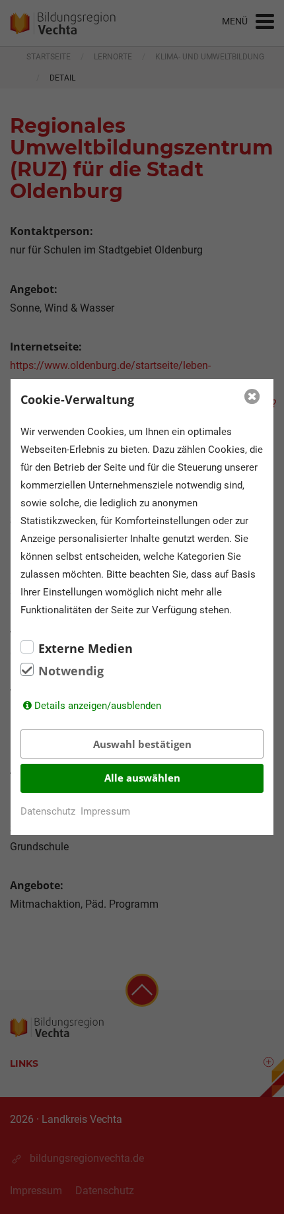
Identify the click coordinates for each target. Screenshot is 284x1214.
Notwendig (71, 671)
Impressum (105, 811)
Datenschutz (47, 811)
